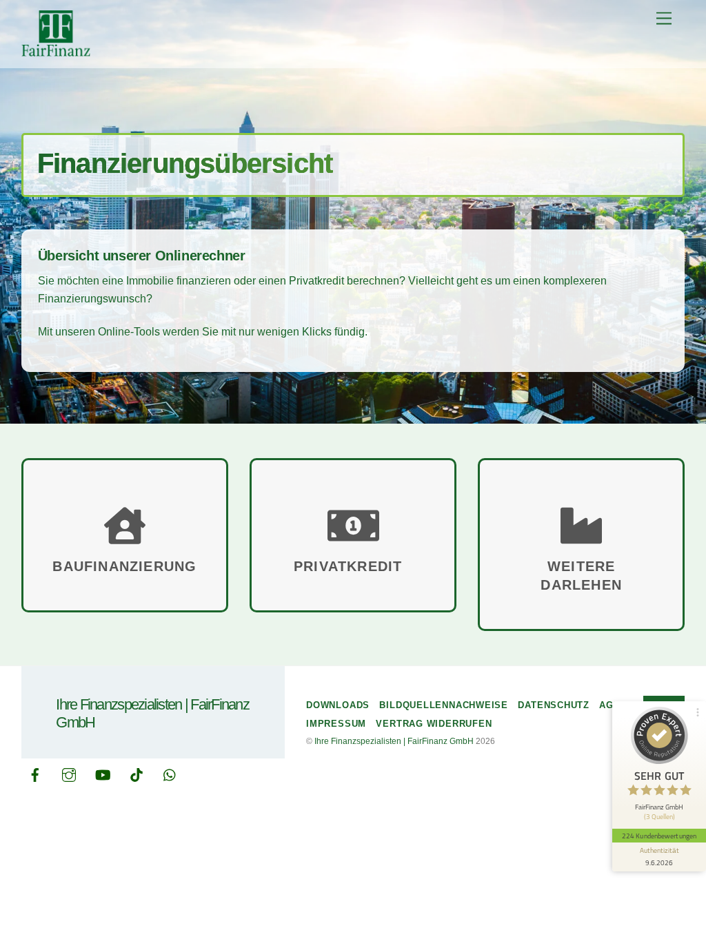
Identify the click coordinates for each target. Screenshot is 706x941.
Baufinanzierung (124, 566)
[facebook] (35, 773)
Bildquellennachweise (443, 705)
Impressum (336, 723)
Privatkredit (353, 566)
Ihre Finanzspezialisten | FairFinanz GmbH (394, 741)
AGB (609, 705)
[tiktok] (136, 773)
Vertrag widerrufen (434, 723)
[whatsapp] (170, 773)
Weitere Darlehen (581, 575)
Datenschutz (553, 705)
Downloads (338, 705)
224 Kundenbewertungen (659, 835)
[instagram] (69, 773)
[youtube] (103, 773)
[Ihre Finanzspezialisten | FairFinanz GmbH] (55, 50)
